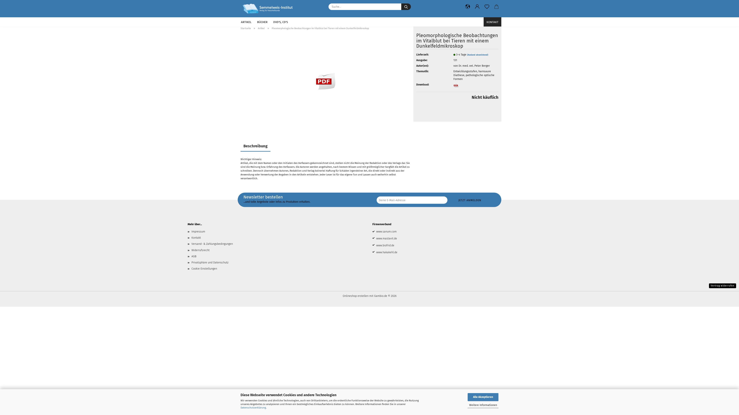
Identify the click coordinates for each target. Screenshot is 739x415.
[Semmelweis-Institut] (269, 8)
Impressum (198, 231)
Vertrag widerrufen (722, 285)
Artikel (246, 22)
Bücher (262, 22)
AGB (193, 256)
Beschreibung (255, 146)
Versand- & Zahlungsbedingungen (212, 244)
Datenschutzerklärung (253, 407)
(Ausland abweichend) (477, 55)
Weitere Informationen (483, 405)
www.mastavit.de (386, 238)
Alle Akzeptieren (483, 397)
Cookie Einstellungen (204, 268)
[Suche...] (406, 6)
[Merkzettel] (487, 6)
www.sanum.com (386, 231)
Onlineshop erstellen (356, 296)
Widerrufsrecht (200, 250)
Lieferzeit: (422, 54)
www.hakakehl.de (386, 252)
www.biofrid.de (385, 245)
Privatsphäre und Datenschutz (209, 262)
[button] (467, 6)
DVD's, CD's (280, 22)
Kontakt (492, 22)
